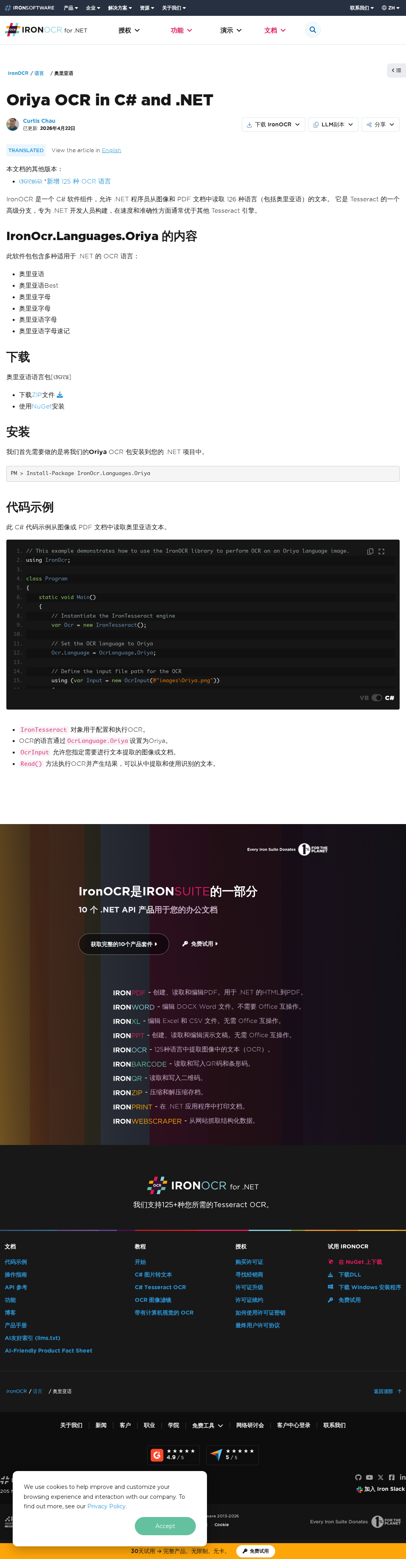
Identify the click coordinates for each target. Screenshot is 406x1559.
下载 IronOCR (273, 124)
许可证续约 (249, 1300)
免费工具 (203, 1426)
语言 (39, 73)
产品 (68, 7)
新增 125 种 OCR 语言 (79, 181)
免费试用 (201, 944)
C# (389, 697)
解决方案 (117, 7)
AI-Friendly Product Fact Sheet (48, 1351)
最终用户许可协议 (258, 1325)
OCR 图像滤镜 (153, 1300)
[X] (380, 1478)
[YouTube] (369, 1478)
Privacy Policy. (107, 1506)
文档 (270, 30)
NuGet (42, 406)
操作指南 (16, 1275)
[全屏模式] (381, 552)
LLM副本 (333, 124)
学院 (173, 1425)
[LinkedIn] (403, 1478)
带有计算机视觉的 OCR (164, 1313)
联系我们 (359, 7)
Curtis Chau (39, 121)
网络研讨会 (250, 1425)
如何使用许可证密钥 (260, 1313)
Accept (165, 1526)
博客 (10, 1313)
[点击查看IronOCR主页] (46, 29)
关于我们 (171, 7)
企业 (91, 7)
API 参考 (16, 1287)
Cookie (221, 1525)
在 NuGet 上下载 (359, 1262)
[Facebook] (392, 1478)
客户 (125, 1425)
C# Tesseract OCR (160, 1287)
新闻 (101, 1425)
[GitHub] (358, 1478)
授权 (125, 30)
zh (391, 7)
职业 (149, 1425)
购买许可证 (249, 1262)
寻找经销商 (249, 1275)
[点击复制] (371, 552)
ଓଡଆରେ (30, 181)
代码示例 (16, 1262)
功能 (177, 30)
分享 (380, 124)
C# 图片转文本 (153, 1275)
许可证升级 (249, 1287)
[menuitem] (72, 8)
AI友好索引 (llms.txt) (32, 1338)
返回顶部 (384, 1391)
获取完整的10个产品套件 (122, 944)
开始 (140, 1262)
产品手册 (16, 1325)
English (111, 150)
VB (364, 697)
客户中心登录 (293, 1425)
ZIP (37, 394)
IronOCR (18, 73)
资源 (144, 7)
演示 (226, 30)
